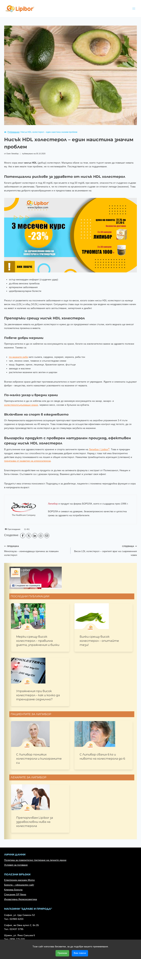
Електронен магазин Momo (19, 880)
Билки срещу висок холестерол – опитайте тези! (99, 641)
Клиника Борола (13, 889)
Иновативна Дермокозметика (20, 899)
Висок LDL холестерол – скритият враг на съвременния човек (105, 550)
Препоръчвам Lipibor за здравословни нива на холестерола (34, 822)
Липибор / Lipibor (99, 449)
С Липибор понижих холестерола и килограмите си (39, 758)
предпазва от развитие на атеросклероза (27, 460)
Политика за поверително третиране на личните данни (35, 860)
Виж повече (80, 953)
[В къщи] (5, 132)
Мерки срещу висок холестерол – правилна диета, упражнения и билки (37, 641)
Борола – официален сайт (19, 884)
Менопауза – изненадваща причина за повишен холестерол (31, 550)
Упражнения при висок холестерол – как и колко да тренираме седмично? (38, 695)
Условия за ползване (16, 864)
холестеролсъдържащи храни (21, 404)
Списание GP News (15, 894)
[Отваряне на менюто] (134, 8)
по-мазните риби (18, 357)
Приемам (62, 953)
